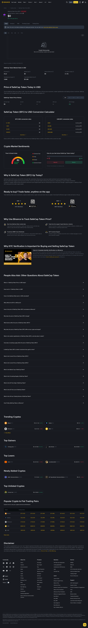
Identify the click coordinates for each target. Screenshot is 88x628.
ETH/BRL (52, 522)
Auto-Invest (39, 580)
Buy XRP (55, 600)
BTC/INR (43, 513)
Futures (30, 2)
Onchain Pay (56, 571)
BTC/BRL (52, 513)
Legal (22, 573)
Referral (72, 564)
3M (15, 33)
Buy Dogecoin (57, 602)
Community (23, 584)
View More (22, 134)
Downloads (23, 591)
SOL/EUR (33, 517)
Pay (38, 567)
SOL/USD (23, 517)
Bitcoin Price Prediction (59, 589)
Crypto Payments (40, 569)
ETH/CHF (82, 522)
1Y (18, 33)
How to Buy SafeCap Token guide (51, 27)
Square (40, 2)
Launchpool (39, 578)
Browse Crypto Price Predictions (61, 587)
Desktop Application (25, 593)
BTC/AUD (62, 513)
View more (6, 535)
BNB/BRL (52, 526)
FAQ (18, 23)
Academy (39, 573)
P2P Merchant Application (59, 562)
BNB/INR (43, 526)
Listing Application (57, 564)
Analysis (12, 23)
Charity (38, 589)
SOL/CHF (82, 517)
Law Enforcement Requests (76, 600)
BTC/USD (23, 513)
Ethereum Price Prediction (59, 591)
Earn (35, 2)
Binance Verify (73, 594)
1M (12, 33)
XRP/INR (43, 530)
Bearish (55, 162)
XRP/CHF (82, 530)
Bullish (73, 162)
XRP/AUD (62, 530)
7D (8, 33)
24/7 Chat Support (74, 583)
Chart (6, 23)
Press (22, 571)
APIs (71, 591)
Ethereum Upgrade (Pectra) (59, 594)
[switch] (7, 582)
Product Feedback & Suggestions (77, 587)
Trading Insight (73, 573)
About (22, 562)
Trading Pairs (36, 23)
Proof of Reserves (74, 575)
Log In (70, 2)
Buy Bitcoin (56, 596)
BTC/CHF (82, 513)
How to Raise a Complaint (75, 602)
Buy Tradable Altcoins (58, 607)
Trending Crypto (26, 23)
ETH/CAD (72, 522)
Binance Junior (40, 571)
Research (39, 586)
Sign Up (75, 2)
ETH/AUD (62, 522)
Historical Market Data (75, 571)
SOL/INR (43, 517)
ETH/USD (23, 522)
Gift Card (39, 575)
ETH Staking (39, 582)
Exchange (39, 562)
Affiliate (71, 562)
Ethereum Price (57, 585)
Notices (22, 589)
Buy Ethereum (57, 605)
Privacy (22, 578)
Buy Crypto (14, 2)
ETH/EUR (33, 522)
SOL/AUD (62, 517)
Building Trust (23, 580)
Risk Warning (23, 586)
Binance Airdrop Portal (75, 598)
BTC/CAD (72, 513)
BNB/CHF (82, 526)
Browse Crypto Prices (58, 580)
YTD (22, 33)
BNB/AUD (62, 526)
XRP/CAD (72, 530)
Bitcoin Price (56, 583)
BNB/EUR (32, 526)
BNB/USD (23, 526)
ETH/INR (43, 522)
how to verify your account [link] (52, 257)
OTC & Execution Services (76, 569)
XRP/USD (23, 530)
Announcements (24, 567)
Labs (55, 569)
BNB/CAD (72, 526)
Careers (22, 564)
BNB (71, 567)
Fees (71, 589)
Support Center (73, 585)
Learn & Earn (56, 578)
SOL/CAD (72, 517)
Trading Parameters (74, 596)
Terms (22, 575)
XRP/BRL (52, 530)
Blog (21, 582)
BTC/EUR (33, 513)
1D (5, 33)
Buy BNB (56, 598)
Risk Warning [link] (53, 551)
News (22, 569)
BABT (38, 584)
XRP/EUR (33, 530)
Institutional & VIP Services (59, 567)
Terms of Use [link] (44, 551)
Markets (19, 2)
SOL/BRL (52, 517)
